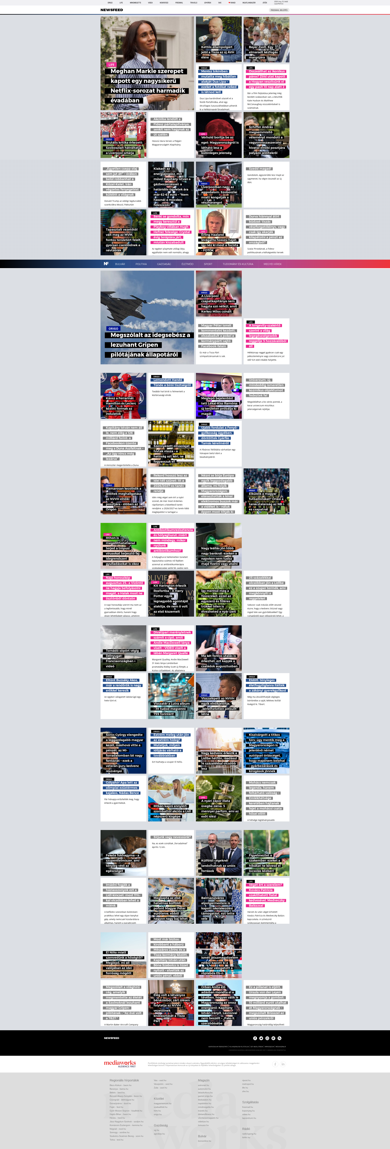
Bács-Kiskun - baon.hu (120, 1085)
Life (121, 3)
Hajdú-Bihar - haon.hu (120, 1114)
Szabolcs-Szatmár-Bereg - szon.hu (126, 1136)
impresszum (269, 1047)
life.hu (245, 1087)
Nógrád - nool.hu (118, 1129)
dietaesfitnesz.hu (206, 1114)
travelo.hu (203, 1110)
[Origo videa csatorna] (273, 1038)
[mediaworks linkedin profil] (283, 1064)
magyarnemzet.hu (162, 1103)
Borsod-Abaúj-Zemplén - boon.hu (126, 1096)
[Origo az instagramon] (267, 1038)
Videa (150, 3)
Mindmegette (135, 3)
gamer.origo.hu (205, 1096)
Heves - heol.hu (117, 1118)
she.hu (245, 1091)
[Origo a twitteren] (261, 1038)
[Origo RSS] (279, 1038)
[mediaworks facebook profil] (275, 1064)
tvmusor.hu (203, 1125)
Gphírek (207, 3)
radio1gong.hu (249, 1134)
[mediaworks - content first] (120, 1064)
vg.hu (156, 1130)
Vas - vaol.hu (160, 1080)
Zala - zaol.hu (160, 1087)
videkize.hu (203, 1121)
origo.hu (158, 1114)
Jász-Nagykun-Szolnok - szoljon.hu (127, 1121)
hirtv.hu (157, 1110)
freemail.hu (247, 1107)
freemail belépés (279, 10)
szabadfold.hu (160, 1107)
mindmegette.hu (206, 1107)
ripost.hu (246, 1080)
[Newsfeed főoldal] (111, 1038)
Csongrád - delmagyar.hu (122, 1099)
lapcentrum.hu (249, 1118)
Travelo (193, 3)
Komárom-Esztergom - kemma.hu (126, 1125)
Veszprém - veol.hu (163, 1084)
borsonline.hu (204, 1141)
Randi (232, 3)
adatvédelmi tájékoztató (218, 1047)
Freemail (179, 3)
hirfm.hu (246, 1137)
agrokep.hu (159, 1134)
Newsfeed (164, 3)
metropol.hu (248, 1084)
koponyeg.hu (248, 1110)
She (219, 3)
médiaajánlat (281, 1047)
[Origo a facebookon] (255, 1038)
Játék (265, 3)
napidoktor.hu (204, 1103)
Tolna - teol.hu (116, 1139)
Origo (110, 3)
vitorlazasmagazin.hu (208, 1118)
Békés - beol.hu (117, 1092)
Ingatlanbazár (249, 3)
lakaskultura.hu (205, 1092)
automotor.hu (204, 1089)
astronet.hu (203, 1085)
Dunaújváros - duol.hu (120, 1103)
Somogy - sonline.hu (119, 1132)
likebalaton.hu (204, 1099)
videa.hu (246, 1114)
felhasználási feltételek (239, 1047)
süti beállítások (257, 1047)
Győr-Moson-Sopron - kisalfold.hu (126, 1110)
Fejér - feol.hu (116, 1107)
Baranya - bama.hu (119, 1089)
